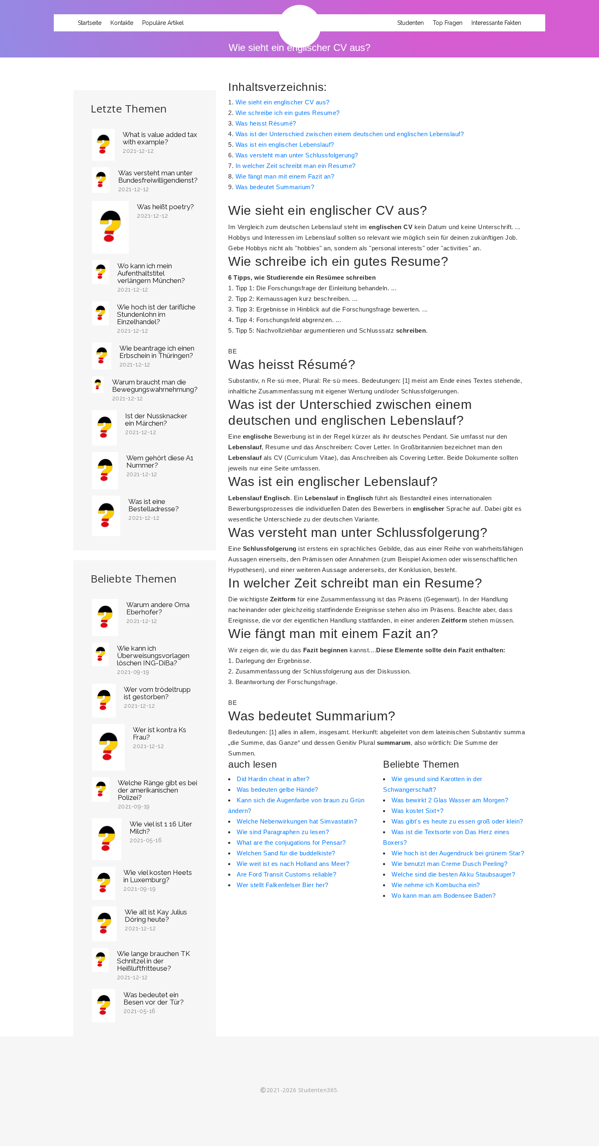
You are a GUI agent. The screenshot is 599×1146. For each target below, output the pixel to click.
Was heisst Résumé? (266, 123)
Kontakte (121, 23)
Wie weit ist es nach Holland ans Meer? (293, 863)
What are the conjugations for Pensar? (291, 842)
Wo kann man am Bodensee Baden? (443, 895)
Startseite (89, 23)
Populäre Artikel (163, 23)
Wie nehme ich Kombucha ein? (436, 884)
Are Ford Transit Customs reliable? (286, 874)
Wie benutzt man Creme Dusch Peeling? (449, 863)
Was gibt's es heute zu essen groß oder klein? (457, 821)
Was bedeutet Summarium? (275, 186)
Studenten (410, 23)
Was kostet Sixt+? (418, 810)
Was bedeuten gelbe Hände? (277, 789)
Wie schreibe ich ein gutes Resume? (288, 112)
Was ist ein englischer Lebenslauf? (285, 144)
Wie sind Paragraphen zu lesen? (283, 831)
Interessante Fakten (496, 23)
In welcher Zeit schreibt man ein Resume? (296, 165)
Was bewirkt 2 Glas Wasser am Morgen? (450, 800)
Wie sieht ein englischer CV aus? (283, 102)
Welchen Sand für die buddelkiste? (286, 853)
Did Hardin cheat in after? (273, 778)
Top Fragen (447, 23)
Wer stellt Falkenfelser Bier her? (282, 884)
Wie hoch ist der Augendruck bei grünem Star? (458, 853)
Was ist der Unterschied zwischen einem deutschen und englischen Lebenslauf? (350, 133)
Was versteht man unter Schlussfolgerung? (297, 155)
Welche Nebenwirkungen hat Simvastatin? (297, 821)
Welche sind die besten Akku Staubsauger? (453, 874)
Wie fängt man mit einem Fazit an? (285, 176)
